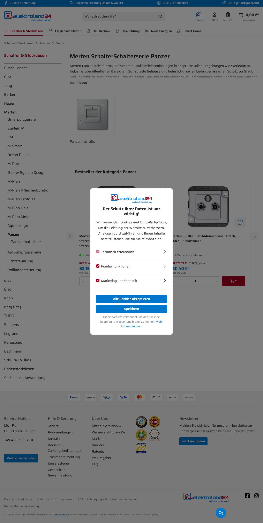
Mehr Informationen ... (142, 324)
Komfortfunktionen (115, 266)
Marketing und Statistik (119, 280)
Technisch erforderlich (117, 251)
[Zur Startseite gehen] (131, 198)
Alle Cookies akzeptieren (131, 298)
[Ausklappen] (165, 251)
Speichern (131, 308)
